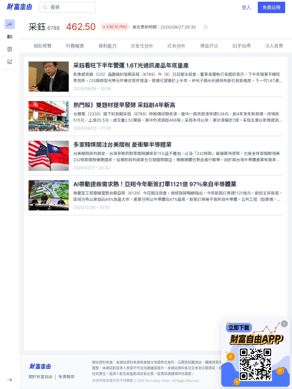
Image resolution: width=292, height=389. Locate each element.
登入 (246, 7)
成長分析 (176, 46)
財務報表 (75, 46)
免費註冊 (271, 7)
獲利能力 (107, 46)
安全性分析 (142, 46)
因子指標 (241, 46)
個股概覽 (42, 46)
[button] (10, 24)
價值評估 (209, 46)
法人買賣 (274, 46)
